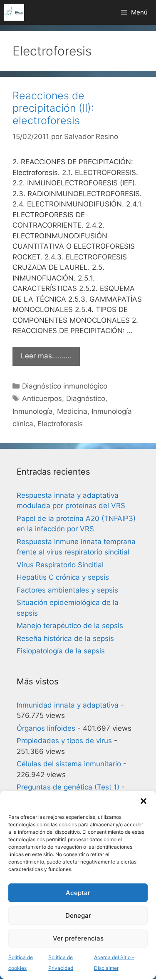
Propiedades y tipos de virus (64, 741)
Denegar (78, 915)
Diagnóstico (85, 398)
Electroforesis (60, 424)
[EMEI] (14, 12)
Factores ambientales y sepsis (67, 590)
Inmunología (32, 411)
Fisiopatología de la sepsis (61, 651)
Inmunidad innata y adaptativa (68, 705)
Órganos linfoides (46, 728)
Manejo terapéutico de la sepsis (70, 625)
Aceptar (78, 893)
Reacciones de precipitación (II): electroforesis (53, 108)
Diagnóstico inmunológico (64, 386)
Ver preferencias (78, 938)
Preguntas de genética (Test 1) (68, 787)
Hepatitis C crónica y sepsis (63, 577)
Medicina (72, 411)
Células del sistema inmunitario (69, 764)
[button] (143, 801)
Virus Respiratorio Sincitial (60, 565)
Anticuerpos (42, 398)
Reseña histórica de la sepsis (65, 638)
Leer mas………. (46, 356)
